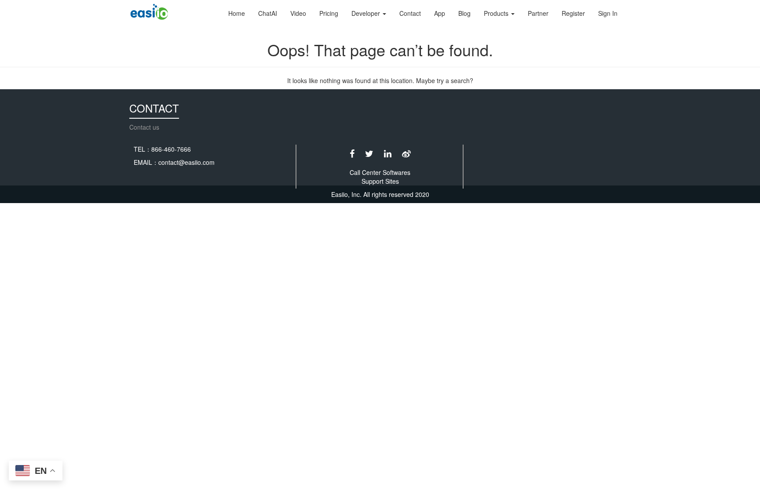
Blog (464, 13)
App (439, 13)
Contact (410, 13)
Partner (538, 13)
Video (298, 13)
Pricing (328, 13)
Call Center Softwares (380, 172)
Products (497, 13)
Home (236, 13)
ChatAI (267, 13)
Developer (366, 13)
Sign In (608, 13)
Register (573, 13)
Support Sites (380, 181)
